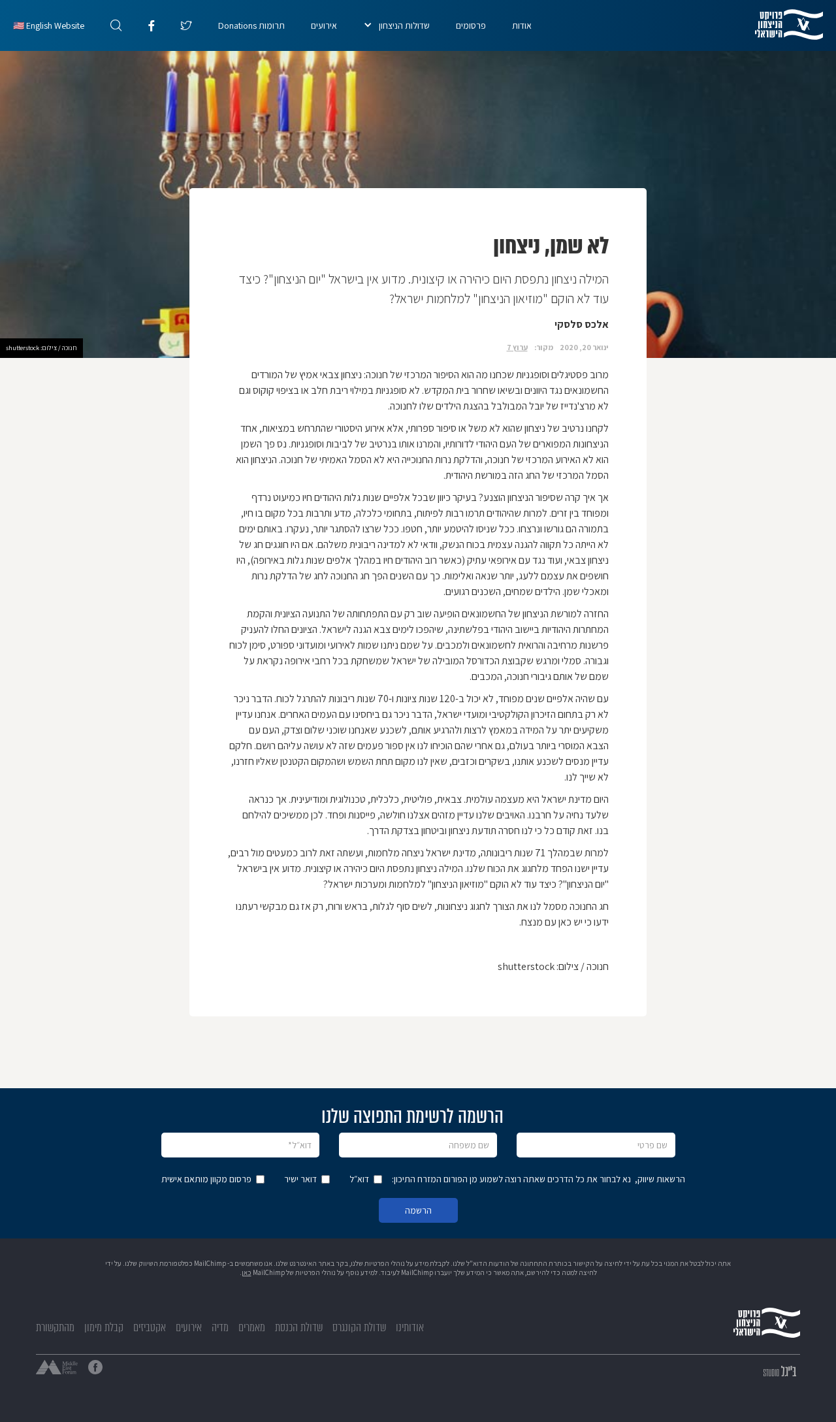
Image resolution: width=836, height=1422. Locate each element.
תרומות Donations (251, 25)
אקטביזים (149, 1327)
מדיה (220, 1327)
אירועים (324, 25)
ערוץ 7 (517, 347)
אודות (522, 25)
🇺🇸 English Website (48, 25)
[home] (795, 24)
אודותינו (410, 1327)
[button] (396, 25)
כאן (246, 1272)
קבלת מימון (103, 1327)
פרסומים (471, 25)
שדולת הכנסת (299, 1327)
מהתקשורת (55, 1327)
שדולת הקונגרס (359, 1327)
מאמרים (251, 1327)
